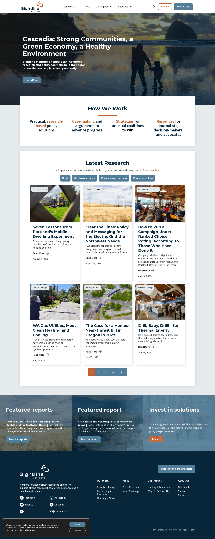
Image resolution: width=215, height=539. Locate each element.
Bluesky (28, 504)
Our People (184, 487)
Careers (182, 491)
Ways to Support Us (158, 491)
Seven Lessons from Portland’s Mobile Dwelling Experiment (53, 232)
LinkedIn (59, 504)
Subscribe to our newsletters (176, 468)
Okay (77, 524)
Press (87, 6)
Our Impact (102, 6)
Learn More (32, 80)
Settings (77, 530)
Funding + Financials (159, 487)
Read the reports (18, 439)
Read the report (89, 439)
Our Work (69, 6)
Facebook (29, 497)
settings (33, 530)
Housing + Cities (40, 189)
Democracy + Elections (148, 189)
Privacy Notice (174, 529)
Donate (165, 6)
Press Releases (130, 487)
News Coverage (130, 491)
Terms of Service (159, 529)
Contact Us (60, 511)
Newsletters (183, 6)
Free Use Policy (188, 529)
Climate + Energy (93, 189)
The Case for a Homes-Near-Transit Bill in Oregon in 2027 (107, 330)
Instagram (60, 497)
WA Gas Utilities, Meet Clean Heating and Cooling (54, 330)
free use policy (151, 170)
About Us (123, 6)
